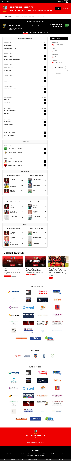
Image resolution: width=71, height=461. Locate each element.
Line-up (46, 32)
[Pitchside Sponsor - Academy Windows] (42, 315)
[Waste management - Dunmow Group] (21, 338)
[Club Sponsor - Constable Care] (13, 307)
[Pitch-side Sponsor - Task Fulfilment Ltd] (57, 292)
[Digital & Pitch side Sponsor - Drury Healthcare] (13, 323)
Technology (37, 453)
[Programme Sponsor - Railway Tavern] (28, 300)
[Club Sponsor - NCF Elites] (42, 300)
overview (25, 32)
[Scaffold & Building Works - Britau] (28, 330)
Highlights (40, 32)
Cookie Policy (30, 455)
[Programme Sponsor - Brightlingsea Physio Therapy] (13, 300)
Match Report (32, 32)
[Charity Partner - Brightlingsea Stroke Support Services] (57, 307)
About (16, 453)
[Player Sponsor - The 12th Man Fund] (28, 323)
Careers (30, 453)
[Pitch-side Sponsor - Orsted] (28, 307)
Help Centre (10, 453)
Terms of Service (51, 453)
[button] (11, 10)
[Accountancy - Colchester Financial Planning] (42, 330)
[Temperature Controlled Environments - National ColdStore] (57, 330)
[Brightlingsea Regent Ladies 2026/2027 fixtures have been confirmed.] (58, 261)
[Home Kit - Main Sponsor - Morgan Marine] (13, 292)
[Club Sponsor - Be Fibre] (57, 300)
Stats (38, 16)
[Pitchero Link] (66, 2)
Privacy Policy (60, 453)
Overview (18, 16)
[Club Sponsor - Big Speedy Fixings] (28, 292)
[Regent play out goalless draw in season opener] (35, 261)
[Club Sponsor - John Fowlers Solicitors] (57, 315)
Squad (33, 16)
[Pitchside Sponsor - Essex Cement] (13, 315)
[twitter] (5, 2)
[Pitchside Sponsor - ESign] (28, 315)
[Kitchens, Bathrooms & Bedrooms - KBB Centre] (35, 338)
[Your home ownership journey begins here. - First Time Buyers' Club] (13, 330)
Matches (24, 16)
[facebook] (2, 2)
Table (29, 16)
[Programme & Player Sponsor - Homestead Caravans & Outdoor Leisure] (49, 338)
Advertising (23, 453)
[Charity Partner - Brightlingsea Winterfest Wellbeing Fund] (42, 307)
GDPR (43, 453)
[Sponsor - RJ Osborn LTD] (57, 323)
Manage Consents (39, 455)
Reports (43, 16)
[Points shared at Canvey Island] (12, 261)
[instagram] (8, 2)
